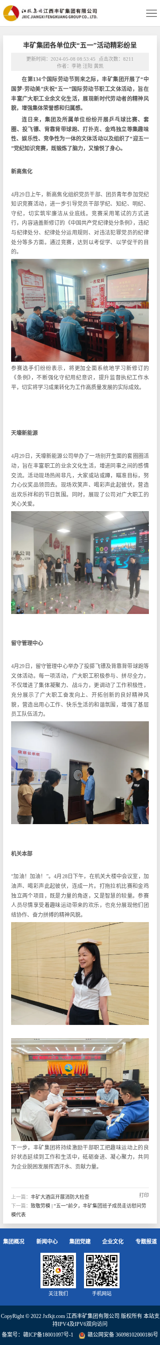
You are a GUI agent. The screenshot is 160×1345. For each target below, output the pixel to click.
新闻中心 (47, 1242)
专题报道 (146, 1242)
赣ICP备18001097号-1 (48, 1335)
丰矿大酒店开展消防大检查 (60, 1197)
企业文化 (113, 1242)
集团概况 (13, 1242)
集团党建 (80, 1242)
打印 (144, 1195)
